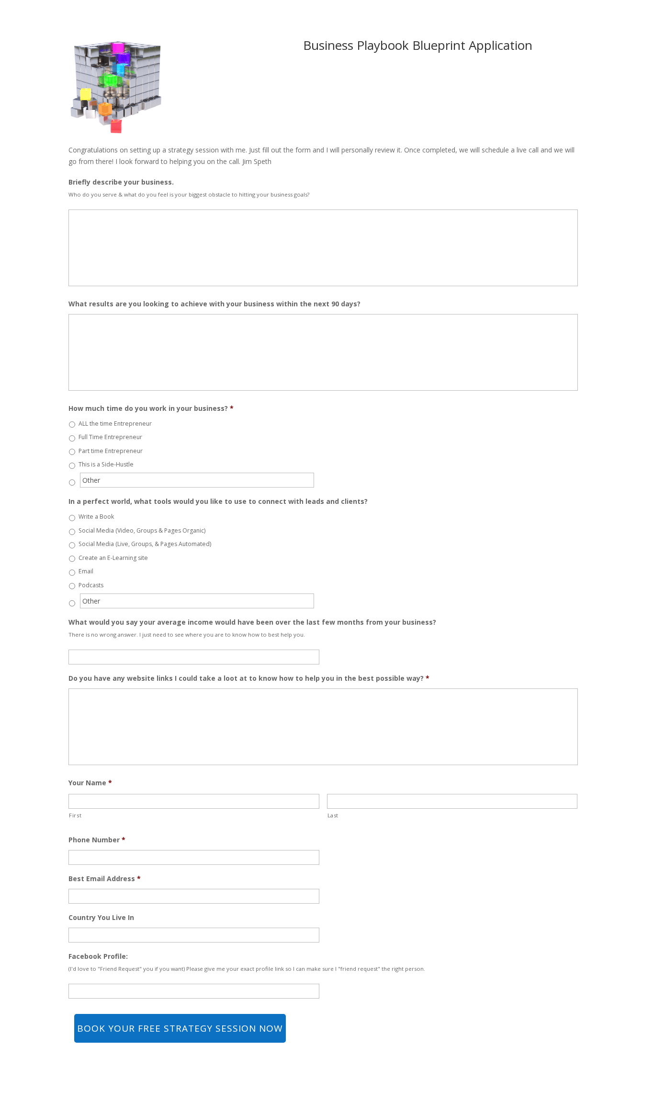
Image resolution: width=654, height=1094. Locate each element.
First (75, 815)
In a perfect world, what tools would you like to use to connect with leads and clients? (218, 501)
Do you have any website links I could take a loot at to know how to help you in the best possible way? (248, 678)
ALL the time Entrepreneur (115, 423)
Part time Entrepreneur (111, 451)
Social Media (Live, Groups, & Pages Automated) (145, 544)
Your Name (90, 783)
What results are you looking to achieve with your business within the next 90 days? (214, 304)
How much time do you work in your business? (151, 408)
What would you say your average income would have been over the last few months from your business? (252, 622)
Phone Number (96, 840)
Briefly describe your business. (121, 182)
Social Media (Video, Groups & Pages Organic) (142, 530)
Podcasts (91, 585)
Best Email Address (104, 878)
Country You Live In (101, 917)
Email (86, 571)
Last (333, 815)
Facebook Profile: (98, 956)
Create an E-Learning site (113, 558)
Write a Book (96, 516)
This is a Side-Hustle (106, 464)
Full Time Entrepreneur (110, 437)
